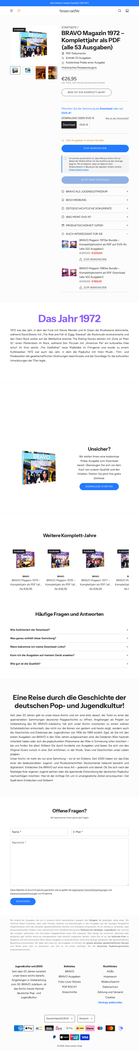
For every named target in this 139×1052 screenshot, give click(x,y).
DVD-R (84, 124)
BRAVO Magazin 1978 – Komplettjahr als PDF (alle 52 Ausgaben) (60, 583)
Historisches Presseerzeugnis (79, 67)
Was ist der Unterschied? (117, 118)
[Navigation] (11, 10)
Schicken (23, 901)
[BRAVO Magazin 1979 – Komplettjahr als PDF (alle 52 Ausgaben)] (26, 559)
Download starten (99, 486)
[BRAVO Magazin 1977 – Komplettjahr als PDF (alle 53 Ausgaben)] (95, 559)
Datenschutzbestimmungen (23, 893)
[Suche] (119, 10)
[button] (13, 44)
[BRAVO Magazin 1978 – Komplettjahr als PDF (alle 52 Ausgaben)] (61, 559)
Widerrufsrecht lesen (79, 170)
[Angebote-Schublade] (19, 10)
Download (69, 124)
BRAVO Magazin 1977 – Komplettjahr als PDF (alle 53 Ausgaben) (95, 583)
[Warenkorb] (127, 10)
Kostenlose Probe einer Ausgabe (85, 62)
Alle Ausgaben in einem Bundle (85, 140)
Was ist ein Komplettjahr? (86, 92)
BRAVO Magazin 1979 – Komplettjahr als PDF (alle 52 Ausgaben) (26, 583)
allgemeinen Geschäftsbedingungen (90, 890)
